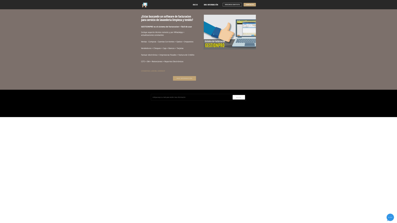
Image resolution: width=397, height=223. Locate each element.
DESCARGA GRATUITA (232, 4)
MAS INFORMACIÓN (211, 4)
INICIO (195, 4)
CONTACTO (250, 4)
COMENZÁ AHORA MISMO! (153, 71)
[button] (390, 217)
